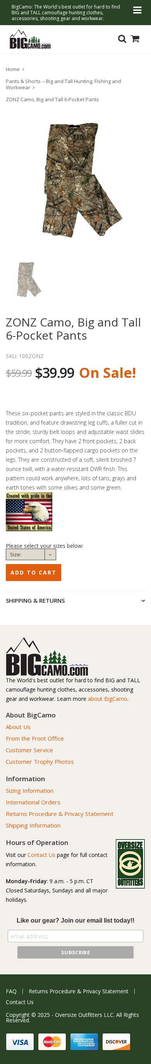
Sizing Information (29, 790)
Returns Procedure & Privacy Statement (59, 814)
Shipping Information (33, 825)
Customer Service (29, 750)
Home (13, 69)
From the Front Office (35, 738)
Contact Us (41, 854)
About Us (18, 727)
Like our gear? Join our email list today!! (75, 920)
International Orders (33, 802)
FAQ (11, 991)
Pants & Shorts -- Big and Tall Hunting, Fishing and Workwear (63, 84)
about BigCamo (107, 698)
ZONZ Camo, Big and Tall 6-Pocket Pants (52, 99)
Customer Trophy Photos (40, 761)
